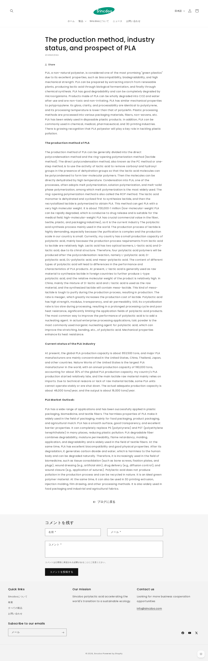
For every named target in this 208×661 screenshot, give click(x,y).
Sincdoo (98, 653)
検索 (10, 602)
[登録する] (62, 632)
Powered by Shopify (113, 653)
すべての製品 (15, 608)
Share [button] (51, 64)
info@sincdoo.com (149, 608)
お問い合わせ (15, 613)
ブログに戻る (106, 502)
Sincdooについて (17, 596)
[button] (11, 10)
